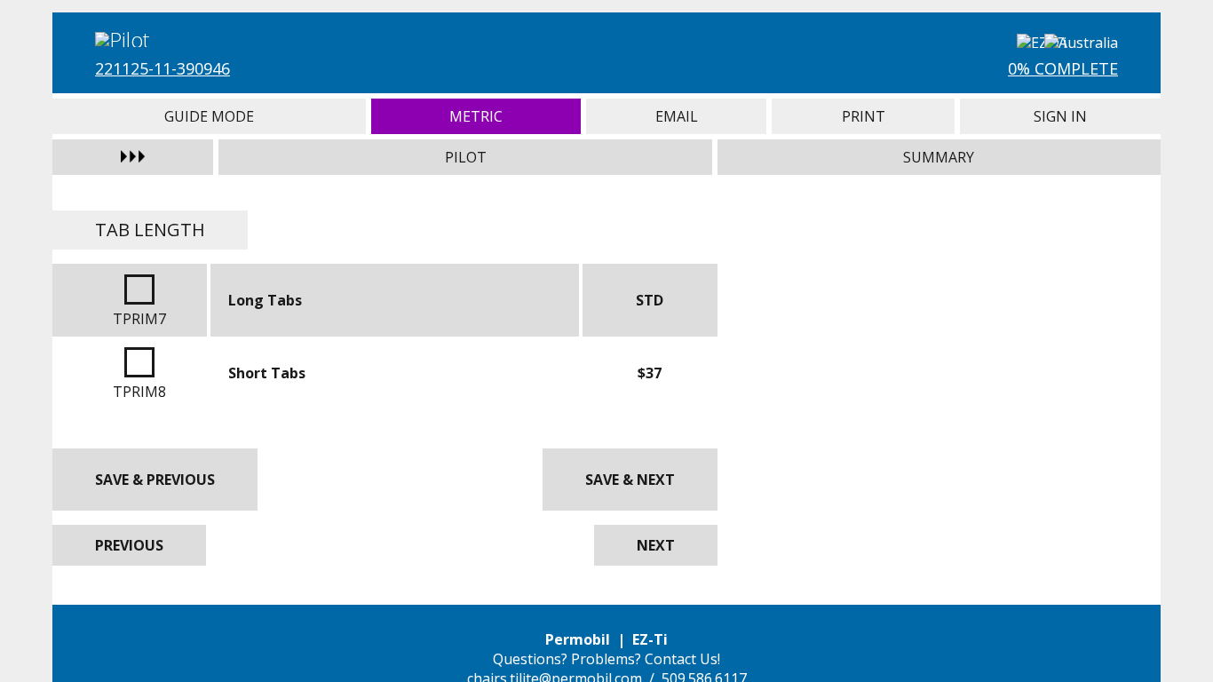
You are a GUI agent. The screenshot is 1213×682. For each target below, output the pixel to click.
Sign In (1060, 116)
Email (676, 116)
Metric (476, 116)
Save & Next (630, 479)
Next (656, 545)
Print (863, 116)
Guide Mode (209, 116)
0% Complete (1063, 68)
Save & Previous (155, 479)
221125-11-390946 (162, 68)
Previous (129, 545)
